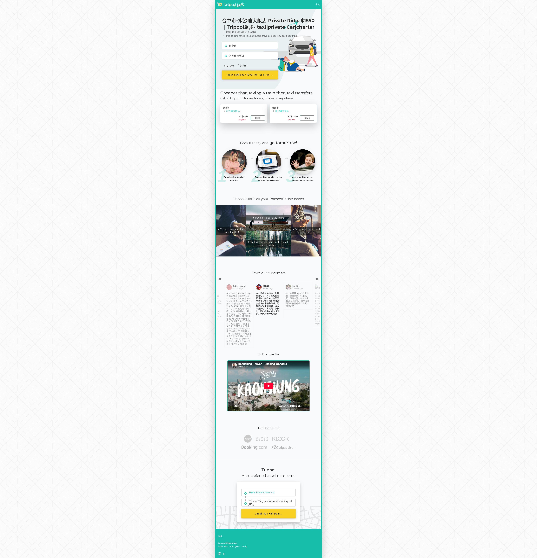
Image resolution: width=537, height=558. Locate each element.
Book (258, 118)
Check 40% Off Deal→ (268, 513)
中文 (317, 4)
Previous (219, 279)
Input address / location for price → (250, 74)
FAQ (220, 536)
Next (317, 279)
